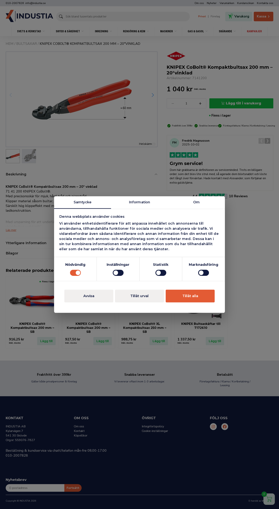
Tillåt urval (139, 296)
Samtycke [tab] (82, 202)
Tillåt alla (190, 296)
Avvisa (88, 296)
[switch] (118, 273)
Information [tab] (139, 202)
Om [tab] (196, 202)
